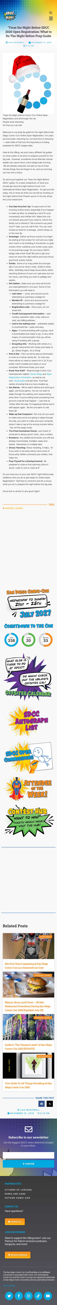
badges (9, 508)
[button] (51, 13)
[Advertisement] (28, 4)
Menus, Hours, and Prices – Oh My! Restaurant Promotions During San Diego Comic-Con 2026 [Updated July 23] (27, 1006)
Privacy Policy (9, 1286)
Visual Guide (20, 381)
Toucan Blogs (35, 374)
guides (19, 508)
